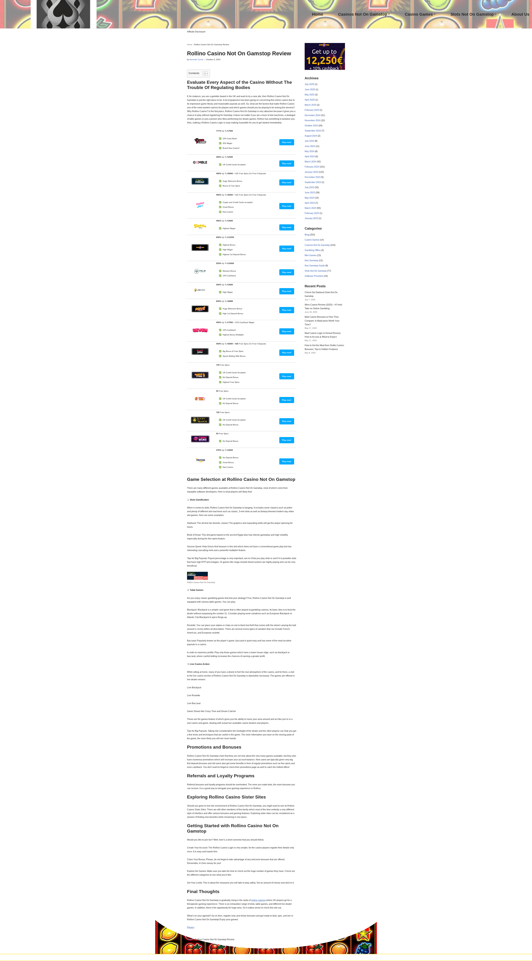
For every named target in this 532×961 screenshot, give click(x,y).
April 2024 (310, 156)
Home (317, 14)
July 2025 (309, 84)
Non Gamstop (311, 260)
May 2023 (309, 198)
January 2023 (311, 218)
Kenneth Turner (196, 59)
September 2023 (313, 182)
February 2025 (312, 110)
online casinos (258, 900)
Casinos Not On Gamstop (317, 245)
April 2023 (310, 203)
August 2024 (311, 136)
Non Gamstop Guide (315, 265)
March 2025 (310, 105)
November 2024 (312, 120)
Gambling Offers (313, 250)
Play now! (286, 142)
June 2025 (310, 89)
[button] (389, 14)
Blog (307, 234)
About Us (520, 14)
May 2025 (309, 94)
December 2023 (312, 177)
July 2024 (309, 141)
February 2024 (312, 167)
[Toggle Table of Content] (204, 73)
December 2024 (312, 115)
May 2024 (309, 151)
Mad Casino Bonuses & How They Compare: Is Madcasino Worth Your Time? (322, 321)
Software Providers (314, 276)
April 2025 (310, 100)
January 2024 (311, 172)
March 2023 (310, 208)
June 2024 (310, 146)
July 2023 (309, 187)
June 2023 (310, 192)
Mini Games (310, 255)
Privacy (190, 927)
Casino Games (312, 240)
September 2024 (313, 131)
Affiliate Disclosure (196, 32)
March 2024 (310, 161)
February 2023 (312, 213)
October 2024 (311, 125)
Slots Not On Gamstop (316, 271)
